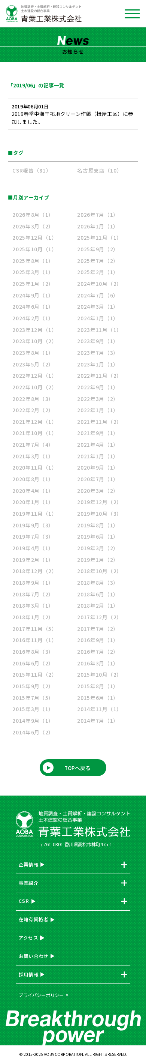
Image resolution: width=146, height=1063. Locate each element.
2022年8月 (33, 398)
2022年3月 (98, 398)
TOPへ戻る (77, 768)
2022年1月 (98, 410)
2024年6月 (33, 306)
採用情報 (29, 974)
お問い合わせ (34, 956)
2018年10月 (99, 571)
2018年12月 (34, 571)
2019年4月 (33, 548)
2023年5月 (33, 364)
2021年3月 (33, 456)
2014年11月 (99, 709)
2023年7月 (98, 352)
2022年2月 (33, 410)
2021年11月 (99, 421)
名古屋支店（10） (99, 170)
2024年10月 (99, 283)
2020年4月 (33, 490)
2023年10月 (34, 341)
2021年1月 (98, 456)
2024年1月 (98, 318)
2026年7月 (98, 214)
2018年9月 (33, 582)
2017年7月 (98, 628)
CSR (24, 901)
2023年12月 (34, 329)
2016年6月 (33, 663)
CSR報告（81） (31, 170)
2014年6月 (33, 732)
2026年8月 (33, 214)
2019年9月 (33, 525)
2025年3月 (33, 272)
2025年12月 (34, 237)
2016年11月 (34, 640)
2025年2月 (98, 272)
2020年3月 (98, 490)
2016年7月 (98, 651)
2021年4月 (98, 444)
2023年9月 (98, 341)
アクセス (28, 937)
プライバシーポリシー (41, 995)
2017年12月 (99, 617)
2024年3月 (98, 306)
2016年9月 (98, 640)
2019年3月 (98, 548)
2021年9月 (98, 433)
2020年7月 (98, 479)
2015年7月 (33, 697)
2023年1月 (98, 364)
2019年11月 (34, 513)
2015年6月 (98, 697)
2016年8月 (33, 651)
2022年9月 (98, 387)
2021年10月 (34, 433)
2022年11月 (99, 375)
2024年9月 (33, 295)
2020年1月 (33, 502)
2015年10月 (99, 674)
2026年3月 (33, 226)
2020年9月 (98, 467)
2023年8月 (33, 352)
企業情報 (29, 864)
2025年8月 (33, 260)
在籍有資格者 (34, 919)
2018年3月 (33, 605)
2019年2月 (33, 559)
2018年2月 (98, 605)
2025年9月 (98, 249)
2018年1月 (33, 617)
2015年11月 (34, 674)
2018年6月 (98, 594)
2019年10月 (99, 513)
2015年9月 (33, 686)
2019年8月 (98, 525)
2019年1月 (98, 559)
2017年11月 (34, 628)
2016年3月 (98, 663)
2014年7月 (98, 720)
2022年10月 (34, 387)
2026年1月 (98, 226)
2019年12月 (99, 502)
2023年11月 (99, 329)
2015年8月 (98, 686)
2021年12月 (34, 421)
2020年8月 (33, 479)
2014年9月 (33, 720)
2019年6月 (98, 536)
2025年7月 (98, 260)
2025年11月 (99, 237)
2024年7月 (98, 295)
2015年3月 (33, 709)
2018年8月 (98, 582)
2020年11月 (34, 467)
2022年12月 (34, 375)
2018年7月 (33, 594)
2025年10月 (34, 249)
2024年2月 (33, 318)
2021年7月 (33, 444)
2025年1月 (33, 283)
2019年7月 (33, 536)
